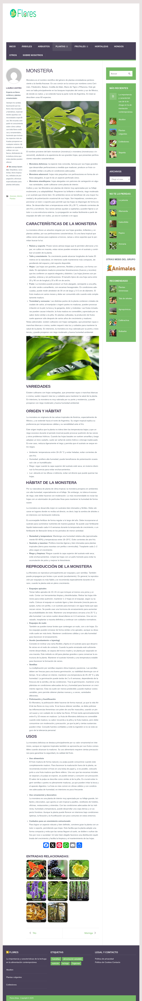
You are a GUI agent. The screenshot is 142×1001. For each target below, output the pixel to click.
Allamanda (123, 211)
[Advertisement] (85, 32)
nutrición (55, 963)
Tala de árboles (125, 298)
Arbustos (44, 46)
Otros (13, 55)
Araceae (13, 196)
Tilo (34, 933)
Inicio (12, 46)
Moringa (88, 933)
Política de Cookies (103, 962)
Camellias (56, 959)
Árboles (27, 46)
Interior (19, 196)
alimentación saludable (72, 959)
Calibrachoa (124, 320)
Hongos (119, 46)
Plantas (60, 46)
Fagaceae (76, 963)
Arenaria (122, 244)
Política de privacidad (104, 959)
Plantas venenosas (123, 289)
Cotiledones (124, 141)
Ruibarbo (123, 331)
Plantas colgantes (123, 132)
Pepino (122, 233)
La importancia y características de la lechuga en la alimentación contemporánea (125, 103)
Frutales (80, 46)
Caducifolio (123, 222)
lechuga (65, 963)
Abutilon (122, 119)
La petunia (123, 200)
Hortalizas (101, 46)
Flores (13, 952)
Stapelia (122, 152)
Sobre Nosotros (33, 55)
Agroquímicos (125, 309)
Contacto (116, 962)
